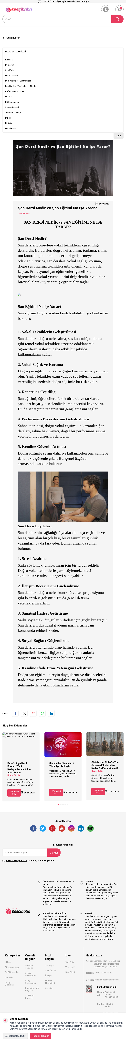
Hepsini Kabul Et (40, 1036)
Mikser (8, 96)
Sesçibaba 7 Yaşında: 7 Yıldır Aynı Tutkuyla (61, 764)
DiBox (8, 118)
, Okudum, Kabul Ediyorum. (30, 860)
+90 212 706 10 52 (103, 972)
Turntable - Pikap (13, 112)
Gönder (54, 852)
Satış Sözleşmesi (30, 981)
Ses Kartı (9, 70)
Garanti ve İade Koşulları (32, 989)
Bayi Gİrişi (70, 972)
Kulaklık (9, 59)
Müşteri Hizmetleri (50, 981)
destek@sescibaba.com (107, 979)
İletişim (48, 975)
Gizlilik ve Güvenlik (29, 996)
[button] (58, 804)
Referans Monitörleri (14, 91)
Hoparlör (9, 977)
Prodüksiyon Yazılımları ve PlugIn (20, 86)
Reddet (87, 1026)
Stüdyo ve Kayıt (12, 967)
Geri (118, 136)
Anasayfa (49, 965)
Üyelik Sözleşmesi (30, 974)
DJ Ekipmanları (12, 102)
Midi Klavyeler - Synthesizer (18, 81)
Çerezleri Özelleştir (15, 1036)
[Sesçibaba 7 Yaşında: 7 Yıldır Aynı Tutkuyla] (63, 744)
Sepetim (49, 988)
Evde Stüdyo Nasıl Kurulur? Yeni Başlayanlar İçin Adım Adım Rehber (19, 768)
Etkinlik (8, 123)
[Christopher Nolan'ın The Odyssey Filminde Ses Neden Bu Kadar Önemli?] (105, 744)
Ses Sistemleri (12, 107)
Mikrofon (9, 65)
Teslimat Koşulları (29, 966)
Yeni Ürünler (50, 970)
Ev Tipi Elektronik (9, 983)
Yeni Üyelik (70, 967)
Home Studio (11, 75)
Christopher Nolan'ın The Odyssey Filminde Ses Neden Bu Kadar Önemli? (104, 765)
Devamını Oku (14, 792)
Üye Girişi (69, 962)
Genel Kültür (11, 128)
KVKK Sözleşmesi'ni (16, 860)
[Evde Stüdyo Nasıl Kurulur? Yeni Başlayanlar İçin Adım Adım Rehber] (21, 744)
